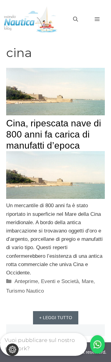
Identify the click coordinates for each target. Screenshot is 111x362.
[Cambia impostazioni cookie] (12, 349)
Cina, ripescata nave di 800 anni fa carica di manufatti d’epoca (53, 134)
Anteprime (26, 281)
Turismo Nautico (25, 291)
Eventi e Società (60, 281)
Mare (87, 281)
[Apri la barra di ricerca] (75, 19)
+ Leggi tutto (55, 317)
